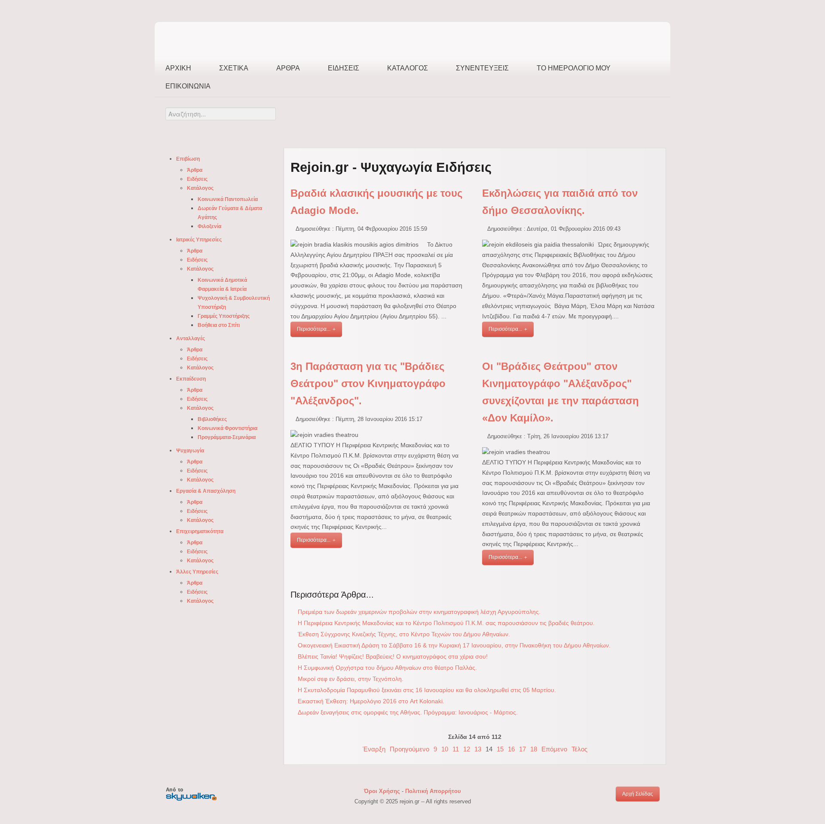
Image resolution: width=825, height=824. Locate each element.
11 (455, 749)
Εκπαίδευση (191, 379)
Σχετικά (233, 68)
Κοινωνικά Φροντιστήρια (227, 428)
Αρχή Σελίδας (637, 794)
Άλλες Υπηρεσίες (197, 572)
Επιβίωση (188, 159)
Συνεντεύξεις (482, 68)
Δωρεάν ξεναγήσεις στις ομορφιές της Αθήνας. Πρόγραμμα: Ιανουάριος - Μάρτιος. (408, 712)
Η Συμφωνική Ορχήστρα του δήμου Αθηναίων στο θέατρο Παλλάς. (387, 667)
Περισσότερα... (313, 329)
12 (466, 749)
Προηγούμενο (409, 749)
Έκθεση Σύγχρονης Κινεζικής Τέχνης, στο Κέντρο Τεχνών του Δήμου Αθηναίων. (404, 634)
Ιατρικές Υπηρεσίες (199, 240)
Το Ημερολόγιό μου (574, 68)
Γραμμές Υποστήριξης (224, 316)
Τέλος (579, 749)
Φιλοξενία (209, 226)
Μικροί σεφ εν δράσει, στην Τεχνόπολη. (350, 678)
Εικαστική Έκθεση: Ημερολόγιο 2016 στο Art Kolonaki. (371, 701)
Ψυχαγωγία (190, 451)
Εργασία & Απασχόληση (205, 491)
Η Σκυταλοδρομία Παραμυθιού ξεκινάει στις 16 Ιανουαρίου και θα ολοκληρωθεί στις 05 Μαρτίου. (427, 690)
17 (522, 749)
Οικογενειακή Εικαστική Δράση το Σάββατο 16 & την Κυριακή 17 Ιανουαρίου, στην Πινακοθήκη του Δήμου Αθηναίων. (454, 645)
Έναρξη (374, 749)
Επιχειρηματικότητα (199, 531)
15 (500, 749)
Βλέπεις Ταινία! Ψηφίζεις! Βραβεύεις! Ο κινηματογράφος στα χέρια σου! (393, 656)
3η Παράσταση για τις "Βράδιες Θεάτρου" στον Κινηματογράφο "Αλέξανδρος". (368, 383)
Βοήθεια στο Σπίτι (219, 325)
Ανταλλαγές (190, 339)
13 (477, 749)
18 (533, 749)
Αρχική (178, 68)
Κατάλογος (407, 68)
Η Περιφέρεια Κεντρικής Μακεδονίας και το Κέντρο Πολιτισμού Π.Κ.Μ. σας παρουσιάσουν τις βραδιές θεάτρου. (446, 623)
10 (444, 749)
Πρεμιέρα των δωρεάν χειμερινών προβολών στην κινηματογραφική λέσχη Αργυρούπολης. (419, 611)
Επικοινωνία (188, 86)
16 (511, 749)
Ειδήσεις (343, 68)
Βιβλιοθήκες (212, 419)
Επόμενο (554, 749)
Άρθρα (288, 68)
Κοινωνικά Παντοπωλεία (228, 199)
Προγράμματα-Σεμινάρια (227, 437)
